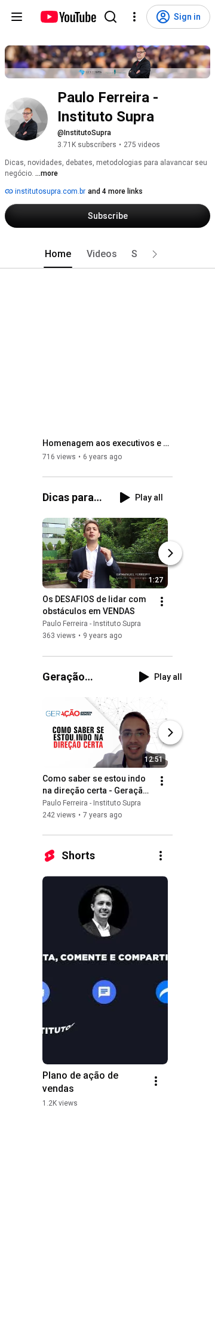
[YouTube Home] (68, 16)
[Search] (110, 17)
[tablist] (107, 254)
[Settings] (134, 17)
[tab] (58, 254)
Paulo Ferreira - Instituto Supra (91, 624)
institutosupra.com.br (49, 191)
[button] (154, 254)
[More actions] (162, 602)
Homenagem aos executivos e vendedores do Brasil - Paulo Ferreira (107, 443)
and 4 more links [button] (115, 191)
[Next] (170, 554)
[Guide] (17, 17)
